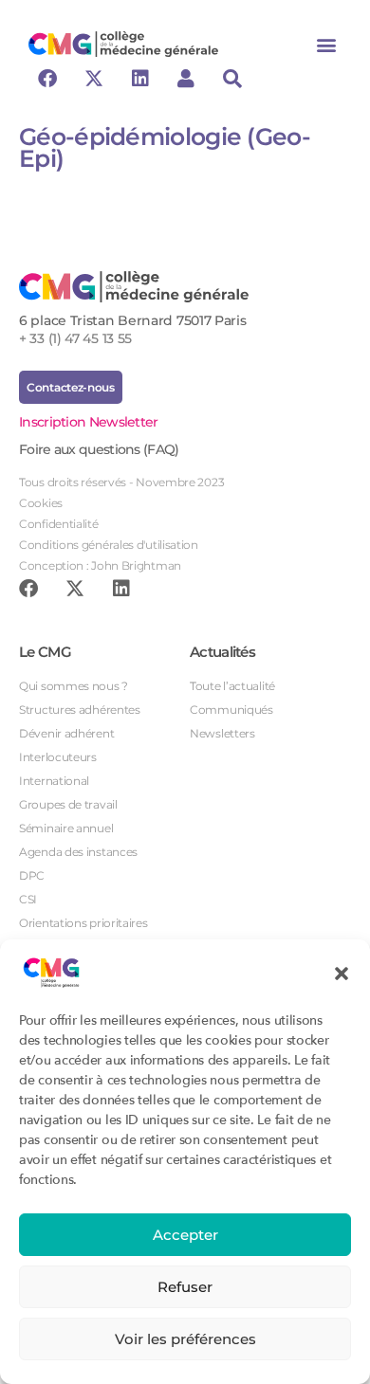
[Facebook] (47, 79)
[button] (341, 972)
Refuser (185, 1287)
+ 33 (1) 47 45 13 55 (75, 338)
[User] (186, 79)
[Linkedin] (139, 79)
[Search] (232, 79)
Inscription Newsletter (88, 421)
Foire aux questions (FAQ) (99, 449)
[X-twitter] (94, 79)
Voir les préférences (185, 1339)
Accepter (185, 1235)
